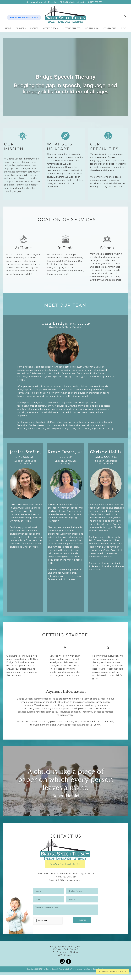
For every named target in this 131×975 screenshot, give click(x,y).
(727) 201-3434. (96, 2)
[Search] (125, 16)
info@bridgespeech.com (69, 880)
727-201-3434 (69, 876)
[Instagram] (62, 961)
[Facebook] (68, 961)
